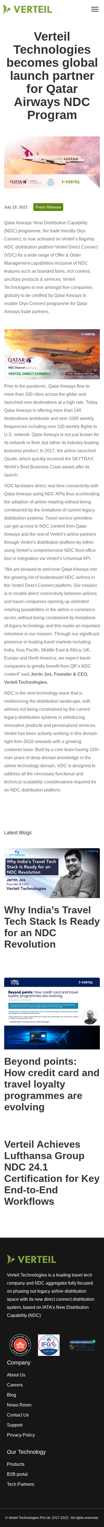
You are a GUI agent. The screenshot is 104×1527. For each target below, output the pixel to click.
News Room (19, 1405)
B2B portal (17, 1474)
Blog (11, 1395)
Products (15, 1464)
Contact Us (18, 1415)
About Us (16, 1375)
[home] (26, 9)
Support (14, 1425)
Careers (15, 1385)
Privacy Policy (21, 1435)
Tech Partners (20, 1484)
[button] (95, 9)
